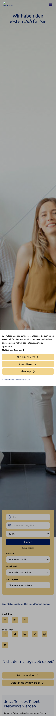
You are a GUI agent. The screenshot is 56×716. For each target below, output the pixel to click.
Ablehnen (26, 371)
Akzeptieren (26, 364)
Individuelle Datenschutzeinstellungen (16, 380)
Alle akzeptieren (26, 356)
